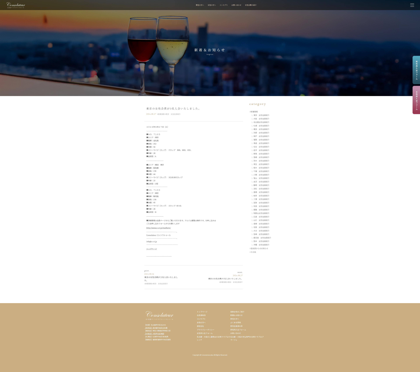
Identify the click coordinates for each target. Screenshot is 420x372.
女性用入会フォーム (205, 333)
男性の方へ (200, 5)
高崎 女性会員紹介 (261, 157)
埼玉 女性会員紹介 (261, 164)
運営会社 (200, 326)
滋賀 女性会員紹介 (261, 202)
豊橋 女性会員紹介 (261, 192)
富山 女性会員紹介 (261, 178)
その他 (253, 252)
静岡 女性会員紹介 (261, 185)
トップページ (151, 248)
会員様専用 (201, 315)
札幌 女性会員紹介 (261, 125)
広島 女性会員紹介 (261, 216)
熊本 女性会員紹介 (261, 241)
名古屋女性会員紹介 (261, 122)
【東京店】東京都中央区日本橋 (155, 328)
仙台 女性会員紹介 (261, 146)
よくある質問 (235, 322)
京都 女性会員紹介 (261, 132)
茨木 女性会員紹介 (261, 160)
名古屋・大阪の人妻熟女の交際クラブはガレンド (213, 338)
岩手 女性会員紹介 (261, 150)
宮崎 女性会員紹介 (261, 234)
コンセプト (224, 5)
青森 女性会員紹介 (261, 143)
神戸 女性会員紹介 (261, 136)
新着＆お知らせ (236, 315)
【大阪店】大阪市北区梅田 (154, 333)
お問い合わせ (236, 5)
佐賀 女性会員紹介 (261, 227)
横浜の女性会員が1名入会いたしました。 (225, 278)
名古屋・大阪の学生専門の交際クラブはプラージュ (247, 338)
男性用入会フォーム (238, 329)
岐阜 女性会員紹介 (261, 195)
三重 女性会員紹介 (261, 199)
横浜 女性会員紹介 (235, 282)
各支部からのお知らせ (259, 248)
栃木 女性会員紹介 (261, 167)
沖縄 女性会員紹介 (261, 244)
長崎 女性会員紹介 (261, 223)
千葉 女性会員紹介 (261, 171)
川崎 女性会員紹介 (261, 174)
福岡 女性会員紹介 (261, 139)
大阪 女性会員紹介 (261, 118)
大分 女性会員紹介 (261, 230)
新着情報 (161, 114)
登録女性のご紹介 (237, 311)
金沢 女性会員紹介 (261, 181)
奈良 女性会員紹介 (261, 206)
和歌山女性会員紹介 (261, 213)
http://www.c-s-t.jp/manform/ (158, 227)
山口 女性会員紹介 (261, 220)
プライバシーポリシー (205, 329)
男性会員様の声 (236, 326)
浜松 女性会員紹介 (261, 188)
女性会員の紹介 (250, 5)
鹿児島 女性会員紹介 (262, 237)
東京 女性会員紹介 (173, 114)
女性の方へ (212, 5)
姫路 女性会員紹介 (261, 209)
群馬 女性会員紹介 (261, 153)
